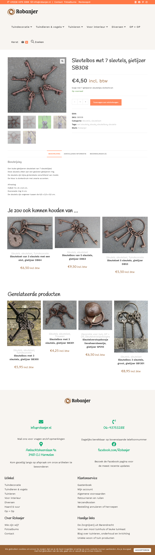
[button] (62, 61)
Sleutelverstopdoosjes (97, 336)
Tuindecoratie (41, 253)
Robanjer (82, 128)
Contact (58, 2)
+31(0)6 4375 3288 (19, 2)
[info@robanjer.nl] (41, 421)
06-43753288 (114, 428)
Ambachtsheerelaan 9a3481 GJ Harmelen (41, 452)
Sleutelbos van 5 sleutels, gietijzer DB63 (77, 257)
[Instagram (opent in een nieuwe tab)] (146, 2)
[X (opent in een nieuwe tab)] (135, 2)
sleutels (112, 124)
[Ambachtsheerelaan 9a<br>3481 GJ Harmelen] (41, 444)
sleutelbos (102, 124)
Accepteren (142, 550)
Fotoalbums (70, 2)
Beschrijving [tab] (54, 154)
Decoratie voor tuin (92, 334)
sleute (93, 124)
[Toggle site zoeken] (37, 42)
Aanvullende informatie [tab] (75, 154)
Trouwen (59, 336)
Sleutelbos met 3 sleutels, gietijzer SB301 (59, 341)
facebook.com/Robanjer (114, 450)
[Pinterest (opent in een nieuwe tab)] (143, 2)
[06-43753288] (114, 421)
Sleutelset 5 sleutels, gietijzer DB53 (125, 262)
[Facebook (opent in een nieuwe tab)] (139, 2)
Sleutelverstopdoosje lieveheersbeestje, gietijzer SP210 (95, 343)
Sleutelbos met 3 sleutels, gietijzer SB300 (24, 357)
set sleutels (83, 124)
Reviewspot (84, 2)
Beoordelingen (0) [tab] (98, 154)
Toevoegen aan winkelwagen (106, 102)
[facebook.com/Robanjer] (114, 444)
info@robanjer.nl (42, 2)
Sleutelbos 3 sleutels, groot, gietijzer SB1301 (131, 361)
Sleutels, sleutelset (91, 121)
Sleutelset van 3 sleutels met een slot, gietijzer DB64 (30, 258)
